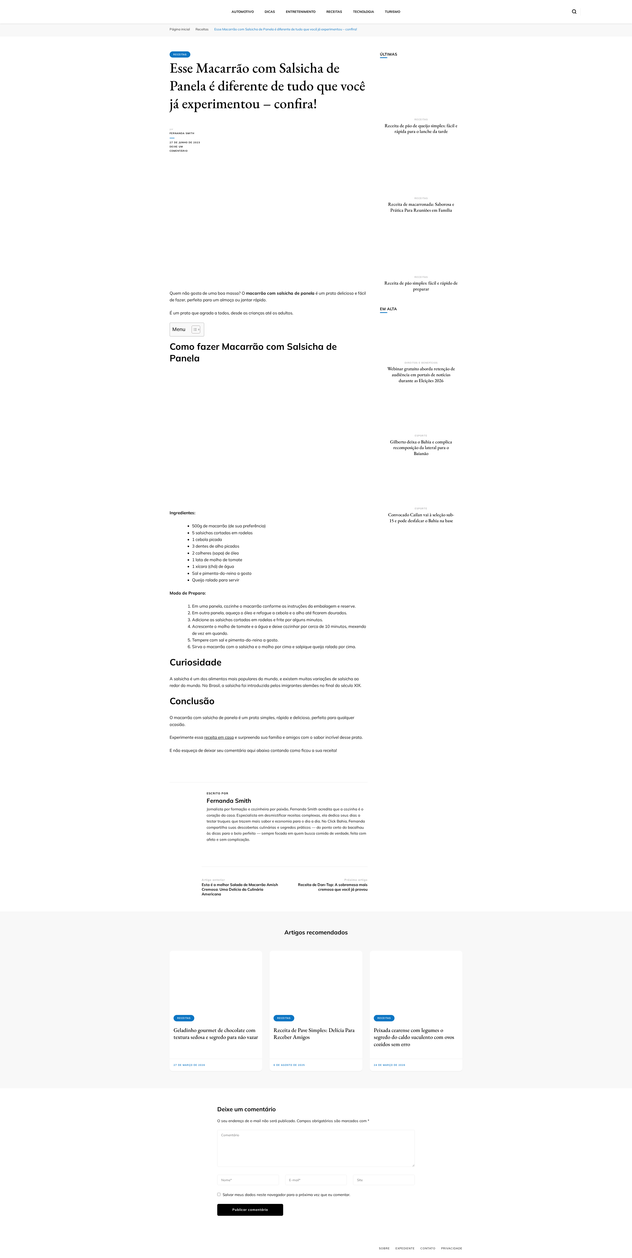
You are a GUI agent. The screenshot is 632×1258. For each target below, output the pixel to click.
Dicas (270, 12)
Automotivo (243, 12)
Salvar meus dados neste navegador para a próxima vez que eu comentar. (286, 1194)
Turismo (392, 12)
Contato (427, 1248)
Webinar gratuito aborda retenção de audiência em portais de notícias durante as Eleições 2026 (421, 374)
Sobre (384, 1248)
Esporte (421, 435)
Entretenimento (301, 12)
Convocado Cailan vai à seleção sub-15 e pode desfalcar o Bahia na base (421, 518)
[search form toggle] (574, 11)
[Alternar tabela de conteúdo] (193, 329)
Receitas (334, 12)
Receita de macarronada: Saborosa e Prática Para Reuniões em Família (421, 207)
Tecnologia (363, 12)
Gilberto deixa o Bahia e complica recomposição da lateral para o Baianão (421, 447)
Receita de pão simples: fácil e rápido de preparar (421, 286)
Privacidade (451, 1248)
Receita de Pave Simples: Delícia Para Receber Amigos (314, 1033)
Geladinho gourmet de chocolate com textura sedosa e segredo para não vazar (216, 1033)
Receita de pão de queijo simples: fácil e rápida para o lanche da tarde (421, 129)
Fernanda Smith (182, 133)
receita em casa (219, 737)
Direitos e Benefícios (421, 362)
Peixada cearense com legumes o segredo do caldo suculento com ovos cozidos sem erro (414, 1037)
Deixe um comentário (186, 149)
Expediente (405, 1248)
